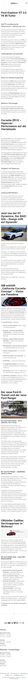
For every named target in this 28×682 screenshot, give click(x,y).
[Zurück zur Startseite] (14, 3)
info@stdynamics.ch (19, 675)
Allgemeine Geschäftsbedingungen (18, 678)
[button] (26, 3)
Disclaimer (18, 677)
